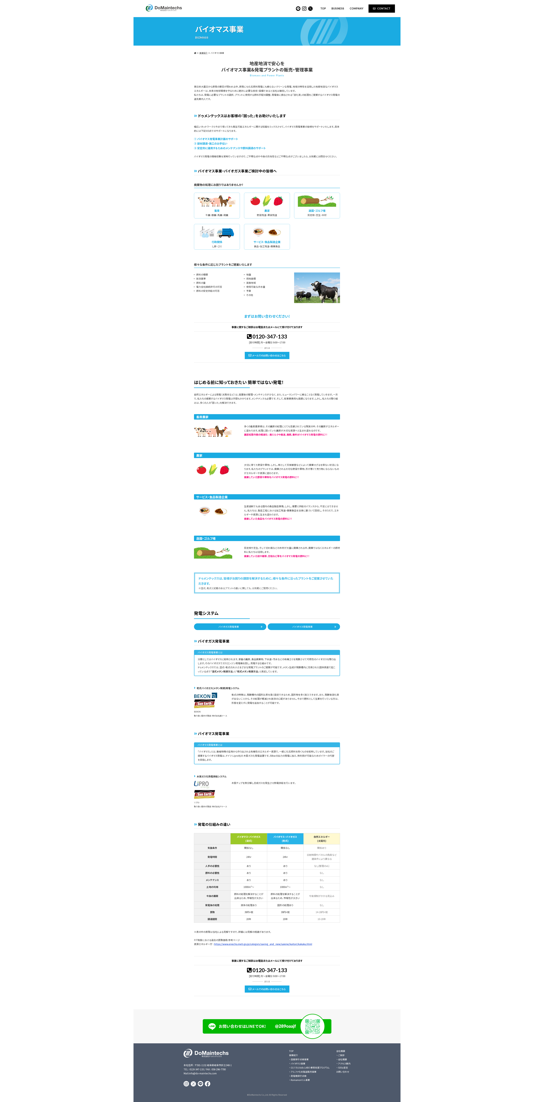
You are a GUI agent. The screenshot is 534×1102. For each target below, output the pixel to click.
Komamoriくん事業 (300, 1080)
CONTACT (383, 8)
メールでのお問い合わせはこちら (269, 355)
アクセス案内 (344, 1063)
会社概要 (340, 1051)
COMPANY (357, 8)
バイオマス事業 (298, 1063)
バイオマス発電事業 (302, 626)
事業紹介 (203, 52)
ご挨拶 (341, 1055)
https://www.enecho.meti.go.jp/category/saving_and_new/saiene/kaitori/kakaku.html (263, 944)
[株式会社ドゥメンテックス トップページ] (164, 6)
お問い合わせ (342, 1071)
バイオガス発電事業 (229, 626)
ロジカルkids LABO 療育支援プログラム (310, 1067)
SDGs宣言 (343, 1067)
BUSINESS (338, 8)
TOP (323, 8)
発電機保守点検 (298, 1076)
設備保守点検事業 (300, 1059)
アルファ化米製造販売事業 (303, 1071)
